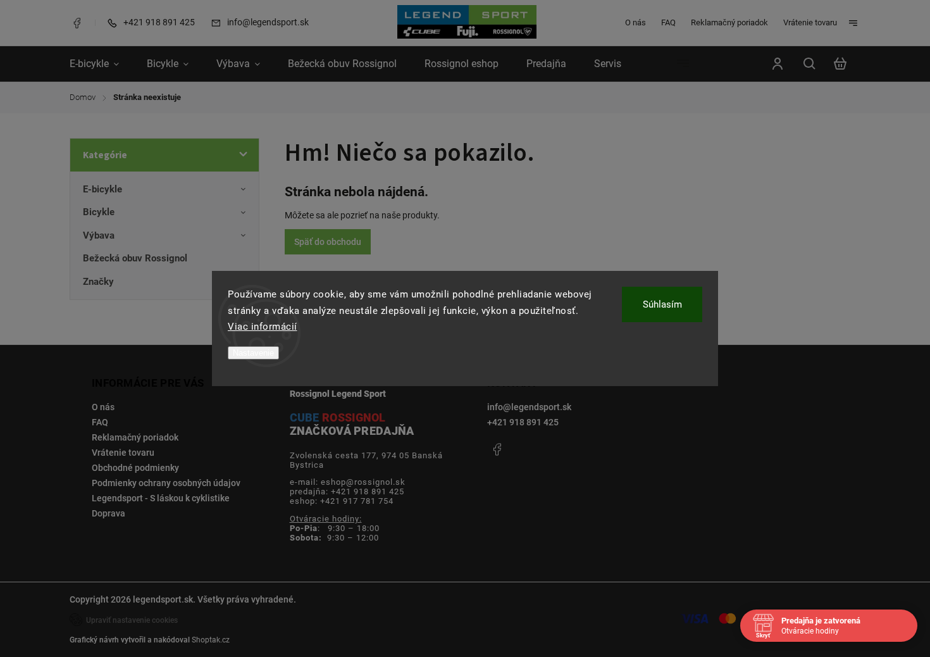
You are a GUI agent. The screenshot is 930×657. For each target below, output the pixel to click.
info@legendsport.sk (529, 407)
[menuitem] (101, 64)
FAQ (668, 22)
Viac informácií (262, 326)
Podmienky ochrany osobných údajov (166, 483)
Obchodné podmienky (135, 468)
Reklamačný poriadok (729, 22)
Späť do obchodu (327, 242)
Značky (98, 281)
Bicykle (99, 212)
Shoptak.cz (211, 639)
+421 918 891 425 (523, 422)
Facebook (77, 23)
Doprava (108, 513)
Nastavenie (253, 353)
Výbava (99, 235)
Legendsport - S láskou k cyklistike (161, 498)
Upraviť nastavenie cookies (132, 620)
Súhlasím (662, 304)
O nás (635, 22)
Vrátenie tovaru (810, 22)
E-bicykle (102, 189)
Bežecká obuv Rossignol (135, 258)
